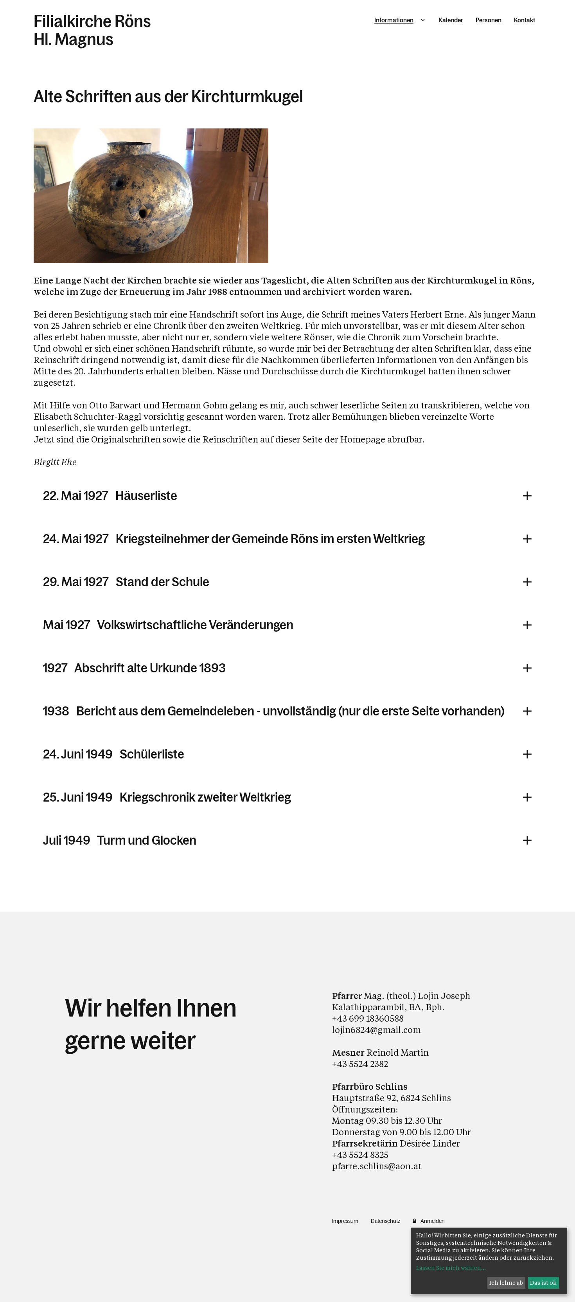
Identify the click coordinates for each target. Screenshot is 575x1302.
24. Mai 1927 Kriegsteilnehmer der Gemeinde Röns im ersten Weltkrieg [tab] (234, 539)
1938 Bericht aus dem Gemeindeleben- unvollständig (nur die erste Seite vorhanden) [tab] (274, 711)
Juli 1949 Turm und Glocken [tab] (119, 840)
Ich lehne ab (506, 1282)
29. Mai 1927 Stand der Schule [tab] (126, 582)
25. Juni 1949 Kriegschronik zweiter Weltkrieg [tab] (167, 797)
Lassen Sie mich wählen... (451, 1267)
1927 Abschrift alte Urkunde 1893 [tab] (134, 668)
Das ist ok (543, 1282)
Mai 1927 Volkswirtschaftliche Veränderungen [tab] (168, 625)
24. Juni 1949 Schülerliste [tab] (113, 754)
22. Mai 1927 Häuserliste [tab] (110, 496)
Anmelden (432, 1221)
